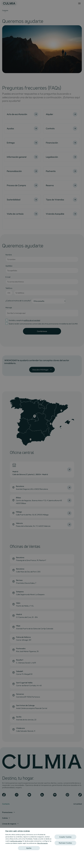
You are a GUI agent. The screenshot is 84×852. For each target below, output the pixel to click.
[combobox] (81, 830)
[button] (28, 847)
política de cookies (16, 841)
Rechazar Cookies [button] (65, 843)
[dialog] (42, 840)
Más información (42, 843)
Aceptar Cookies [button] (65, 837)
